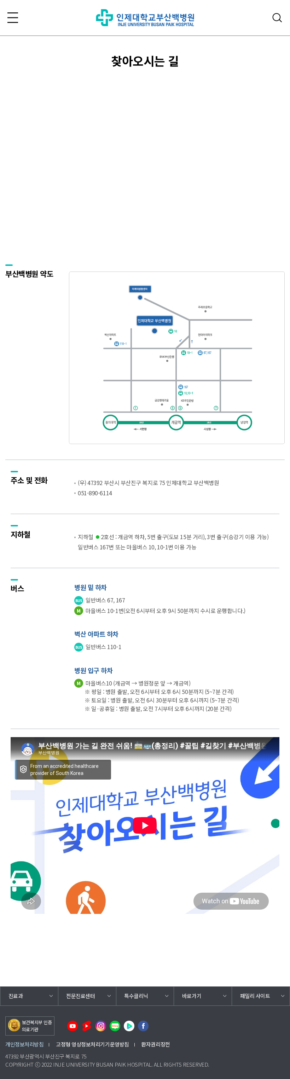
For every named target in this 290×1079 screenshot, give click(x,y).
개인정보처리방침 (24, 1044)
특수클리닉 (136, 995)
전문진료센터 (80, 995)
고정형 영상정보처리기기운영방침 (92, 1044)
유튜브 (72, 1026)
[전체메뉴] (12, 17)
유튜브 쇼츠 (86, 1026)
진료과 (15, 995)
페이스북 (143, 1026)
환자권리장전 (155, 1044)
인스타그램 (100, 1026)
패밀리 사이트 (255, 995)
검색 (277, 17)
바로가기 (191, 995)
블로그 (115, 1026)
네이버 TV (129, 1026)
